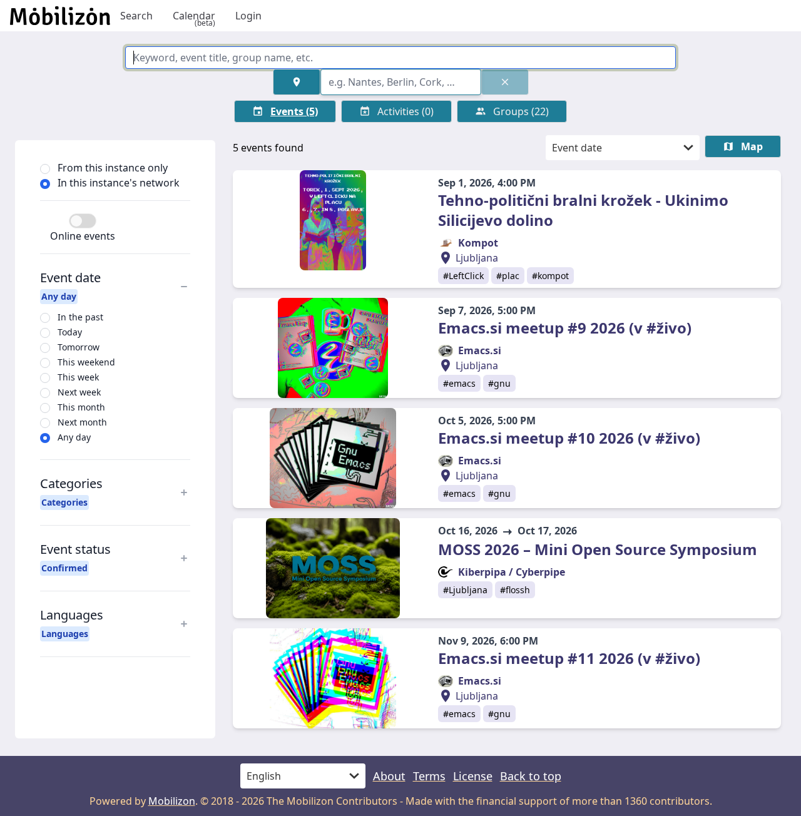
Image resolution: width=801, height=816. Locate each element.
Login (248, 16)
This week (78, 377)
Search (136, 16)
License (472, 775)
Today (70, 332)
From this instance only (113, 168)
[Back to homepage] (60, 15)
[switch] (82, 220)
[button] (296, 82)
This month (81, 407)
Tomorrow (78, 347)
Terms (429, 775)
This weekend (86, 362)
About (389, 775)
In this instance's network (119, 183)
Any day (74, 437)
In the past (80, 317)
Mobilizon (171, 801)
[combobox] (400, 82)
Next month (82, 422)
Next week (79, 392)
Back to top (530, 775)
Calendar (194, 16)
